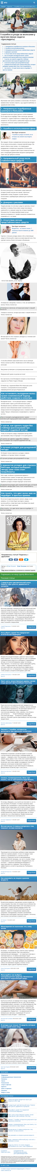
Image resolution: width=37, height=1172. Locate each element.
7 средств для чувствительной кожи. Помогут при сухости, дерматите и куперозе (16, 584)
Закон (3, 1081)
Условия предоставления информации (12, 1169)
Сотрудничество (18, 1150)
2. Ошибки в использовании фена (14, 48)
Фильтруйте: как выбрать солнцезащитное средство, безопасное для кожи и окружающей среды (17, 976)
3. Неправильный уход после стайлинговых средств (19, 50)
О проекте (4, 1150)
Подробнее (31, 627)
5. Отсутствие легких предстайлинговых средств (18, 54)
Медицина (4, 1075)
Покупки (4, 1090)
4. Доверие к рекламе (10, 52)
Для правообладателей (20, 1153)
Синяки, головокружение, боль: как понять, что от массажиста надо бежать (17, 779)
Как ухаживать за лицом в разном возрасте (15, 879)
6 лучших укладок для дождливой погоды (16, 63)
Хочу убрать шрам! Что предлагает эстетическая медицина (15, 634)
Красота (3, 628)
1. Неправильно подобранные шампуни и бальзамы (19, 46)
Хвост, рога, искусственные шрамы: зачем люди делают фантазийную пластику (18, 682)
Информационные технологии (11, 1077)
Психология (5, 1083)
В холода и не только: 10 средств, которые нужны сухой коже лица (18, 1026)
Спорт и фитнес (6, 1084)
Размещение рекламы (20, 1152)
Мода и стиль (5, 1092)
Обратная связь (5, 1152)
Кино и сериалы (6, 1088)
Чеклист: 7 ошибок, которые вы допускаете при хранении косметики (16, 730)
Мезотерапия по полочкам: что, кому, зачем (16, 927)
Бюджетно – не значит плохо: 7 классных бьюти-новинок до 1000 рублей (22, 230)
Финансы (4, 1079)
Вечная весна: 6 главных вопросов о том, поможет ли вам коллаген (17, 827)
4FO (5, 2)
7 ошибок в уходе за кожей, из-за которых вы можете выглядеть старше (22, 136)
